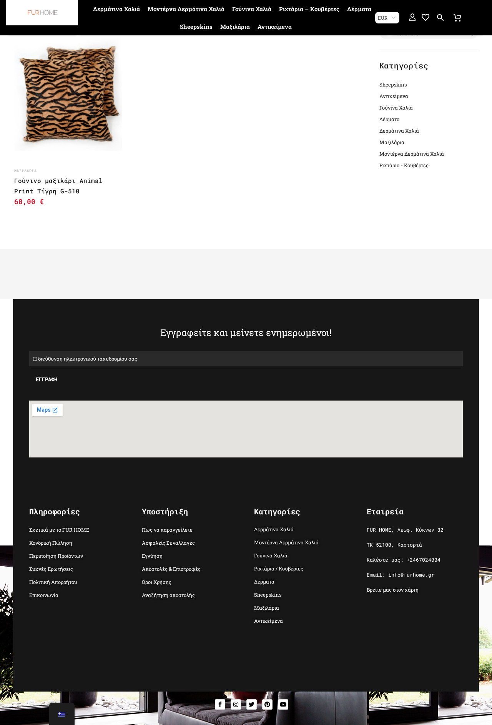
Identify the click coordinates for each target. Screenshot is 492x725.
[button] (440, 17)
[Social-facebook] (220, 704)
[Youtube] (283, 704)
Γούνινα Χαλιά (251, 9)
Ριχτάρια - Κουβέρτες (404, 165)
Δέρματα (359, 9)
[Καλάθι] (457, 17)
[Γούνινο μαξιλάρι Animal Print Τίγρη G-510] (68, 94)
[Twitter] (251, 704)
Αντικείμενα (275, 26)
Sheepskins (196, 26)
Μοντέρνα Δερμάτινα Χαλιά (186, 9)
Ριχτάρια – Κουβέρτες (309, 9)
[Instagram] (236, 704)
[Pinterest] (267, 704)
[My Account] (412, 17)
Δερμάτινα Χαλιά (116, 9)
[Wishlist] (425, 17)
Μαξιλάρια (235, 26)
